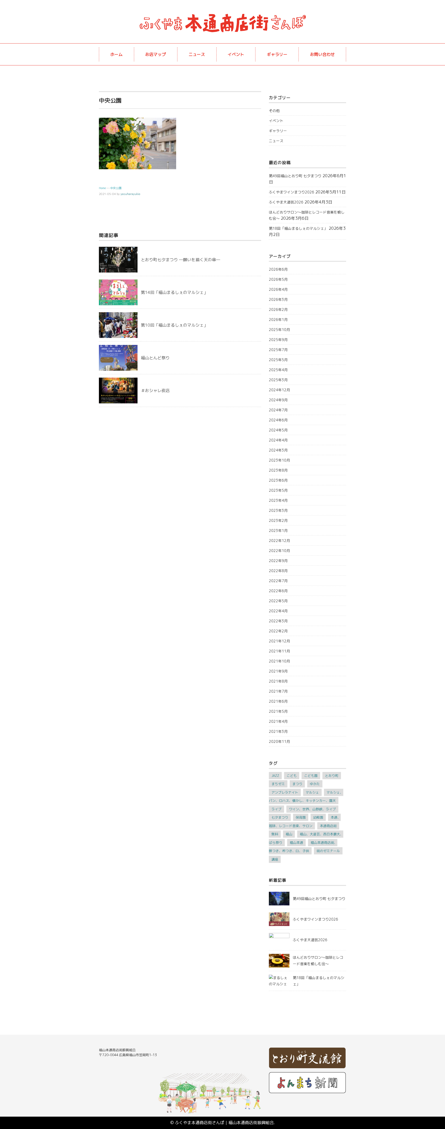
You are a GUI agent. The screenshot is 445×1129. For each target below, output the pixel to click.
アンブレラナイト (284, 792)
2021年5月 (278, 711)
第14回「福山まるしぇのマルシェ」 (174, 292)
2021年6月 (278, 701)
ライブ (276, 809)
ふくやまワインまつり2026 (291, 192)
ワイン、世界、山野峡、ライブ (312, 809)
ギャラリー (277, 54)
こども (292, 775)
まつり (297, 784)
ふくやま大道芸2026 (286, 202)
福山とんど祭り (155, 358)
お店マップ (155, 54)
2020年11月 (279, 741)
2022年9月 (278, 560)
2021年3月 (278, 731)
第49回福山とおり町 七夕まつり (295, 175)
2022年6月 (278, 590)
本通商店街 (328, 826)
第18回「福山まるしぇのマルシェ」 (298, 228)
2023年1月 (278, 530)
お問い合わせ (322, 54)
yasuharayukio (130, 194)
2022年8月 (278, 570)
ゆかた (315, 784)
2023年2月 (278, 520)
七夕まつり (279, 817)
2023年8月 (278, 470)
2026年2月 (278, 309)
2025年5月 (278, 359)
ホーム (116, 54)
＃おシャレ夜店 (155, 390)
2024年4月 (278, 440)
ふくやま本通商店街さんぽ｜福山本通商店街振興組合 (224, 1122)
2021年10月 (279, 661)
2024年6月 (278, 420)
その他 (274, 110)
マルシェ (312, 792)
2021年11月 (279, 651)
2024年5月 (278, 430)
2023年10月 (279, 460)
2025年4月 (278, 369)
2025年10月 (279, 329)
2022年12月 (279, 540)
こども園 (311, 775)
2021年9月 (278, 671)
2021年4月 (278, 721)
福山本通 (296, 842)
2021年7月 (278, 691)
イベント (236, 54)
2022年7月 (278, 580)
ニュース (197, 54)
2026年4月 (278, 289)
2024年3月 (278, 450)
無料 (274, 834)
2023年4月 (278, 500)
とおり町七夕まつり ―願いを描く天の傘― (180, 259)
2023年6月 (278, 480)
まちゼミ (278, 784)
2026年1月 (278, 319)
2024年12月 (279, 389)
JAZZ (275, 775)
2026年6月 (278, 269)
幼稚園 (318, 817)
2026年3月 (278, 299)
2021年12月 (279, 641)
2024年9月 (278, 399)
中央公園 (116, 188)
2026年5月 (278, 279)
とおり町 (331, 775)
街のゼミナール (328, 850)
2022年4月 (278, 610)
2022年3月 (278, 620)
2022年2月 (278, 631)
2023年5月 (278, 490)
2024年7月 (278, 410)
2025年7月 (278, 349)
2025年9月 (278, 339)
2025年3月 (278, 379)
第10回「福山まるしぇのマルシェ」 (174, 325)
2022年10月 (279, 550)
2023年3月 (278, 510)
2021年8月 (278, 681)
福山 (289, 834)
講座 (274, 859)
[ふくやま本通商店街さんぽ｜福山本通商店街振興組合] (222, 14)
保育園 (301, 817)
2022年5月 (278, 600)
